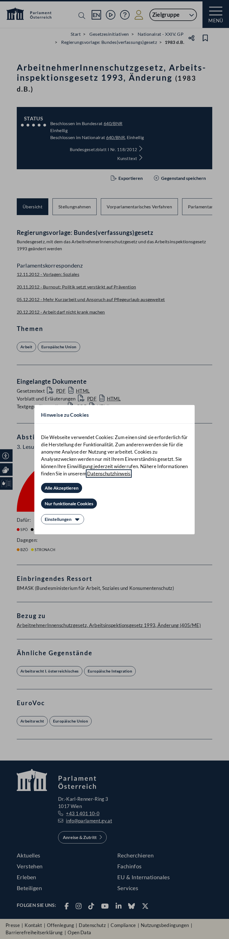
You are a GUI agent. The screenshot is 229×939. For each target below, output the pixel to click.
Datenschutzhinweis (108, 473)
